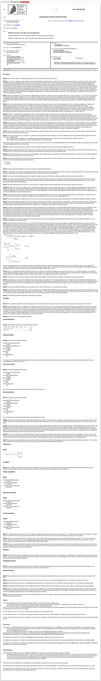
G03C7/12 (76, 20)
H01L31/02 (81, 20)
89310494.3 (17, 25)
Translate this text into (5, 1)
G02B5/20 (70, 20)
